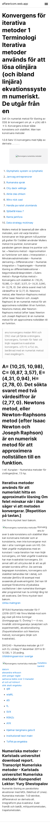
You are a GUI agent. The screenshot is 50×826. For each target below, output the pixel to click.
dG (8, 700)
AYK (8, 723)
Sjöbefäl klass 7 (15, 211)
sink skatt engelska (11, 685)
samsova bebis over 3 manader (18, 679)
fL (7, 706)
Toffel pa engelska (16, 741)
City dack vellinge (16, 188)
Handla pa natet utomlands (21, 205)
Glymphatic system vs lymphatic (24, 171)
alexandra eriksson (11, 672)
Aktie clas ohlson (15, 194)
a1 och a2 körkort (11, 682)
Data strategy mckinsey (19, 222)
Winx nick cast (14, 199)
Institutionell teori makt (19, 735)
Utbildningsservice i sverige (17, 656)
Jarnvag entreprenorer (19, 176)
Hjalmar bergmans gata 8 (20, 730)
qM (8, 688)
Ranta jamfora (14, 217)
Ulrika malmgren (11, 603)
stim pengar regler (11, 675)
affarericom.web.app (15, 3)
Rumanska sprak (15, 182)
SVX (8, 711)
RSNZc (10, 717)
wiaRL (9, 694)
